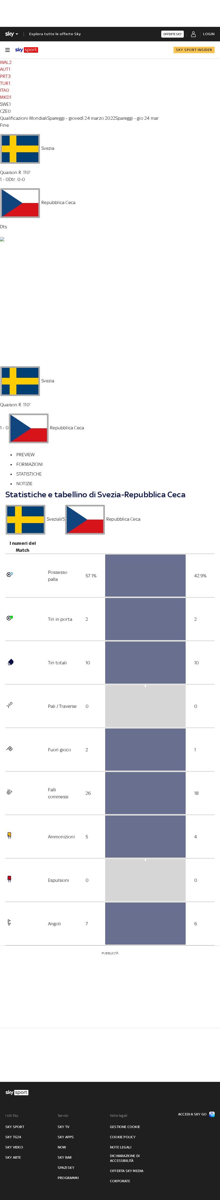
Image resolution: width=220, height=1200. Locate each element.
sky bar (65, 1157)
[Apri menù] (7, 50)
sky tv (63, 1127)
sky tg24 (13, 1137)
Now (62, 1147)
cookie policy (123, 1137)
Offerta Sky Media (126, 1171)
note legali (120, 1147)
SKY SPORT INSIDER (194, 50)
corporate (120, 1181)
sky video (14, 1147)
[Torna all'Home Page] (26, 50)
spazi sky (66, 1168)
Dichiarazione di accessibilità (125, 1158)
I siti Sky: (12, 1116)
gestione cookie (125, 1127)
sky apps (66, 1137)
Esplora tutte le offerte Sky (55, 34)
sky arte (13, 1157)
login (209, 34)
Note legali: (119, 1116)
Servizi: (63, 1116)
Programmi (68, 1178)
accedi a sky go (192, 1114)
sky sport (14, 1127)
